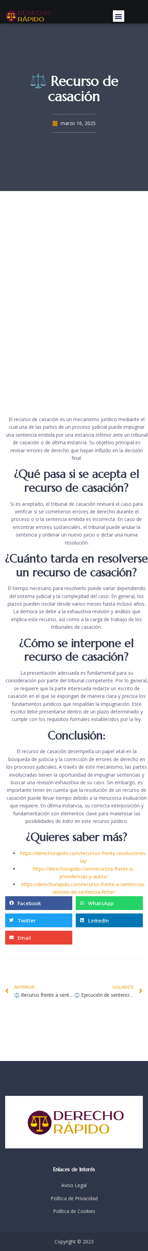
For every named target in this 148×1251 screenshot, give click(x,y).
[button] (118, 16)
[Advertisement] (74, 303)
